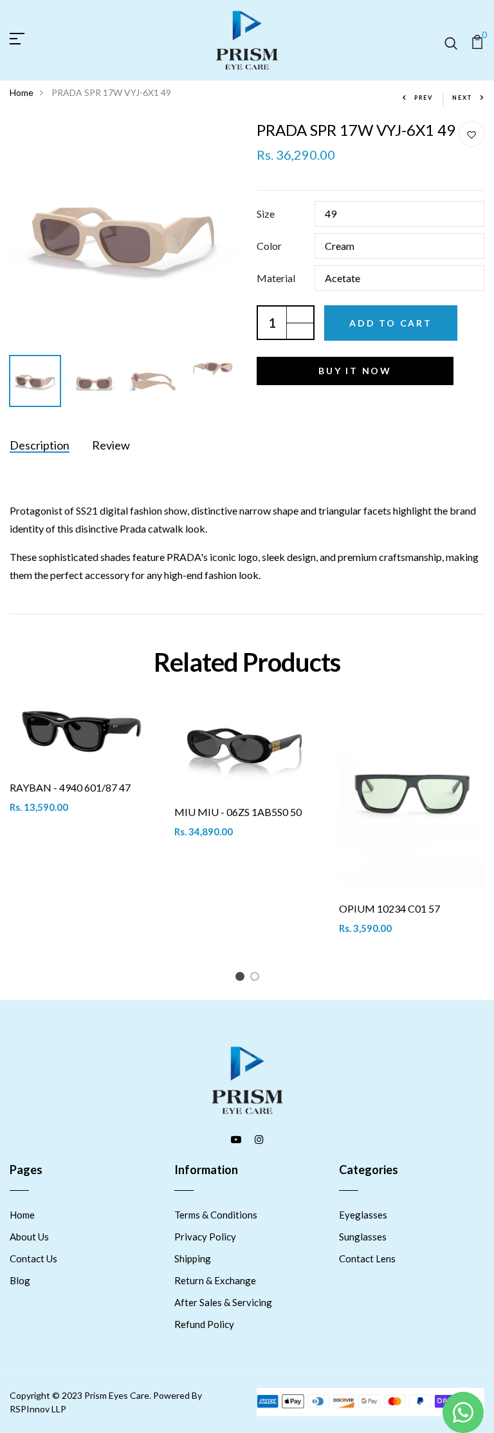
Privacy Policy (205, 1236)
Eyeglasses (363, 1214)
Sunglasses (363, 1236)
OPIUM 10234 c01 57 (389, 908)
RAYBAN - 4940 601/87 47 (70, 787)
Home (21, 92)
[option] (123, 235)
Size (266, 213)
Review (111, 445)
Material (276, 278)
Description (39, 445)
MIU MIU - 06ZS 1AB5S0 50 (238, 812)
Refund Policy (204, 1324)
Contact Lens (367, 1258)
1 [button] (242, 978)
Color (269, 246)
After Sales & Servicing (223, 1302)
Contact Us (33, 1258)
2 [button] (257, 978)
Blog (20, 1280)
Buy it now (355, 370)
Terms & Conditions (215, 1214)
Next (462, 97)
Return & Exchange (215, 1280)
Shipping (192, 1258)
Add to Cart (390, 323)
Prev (423, 97)
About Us (29, 1236)
